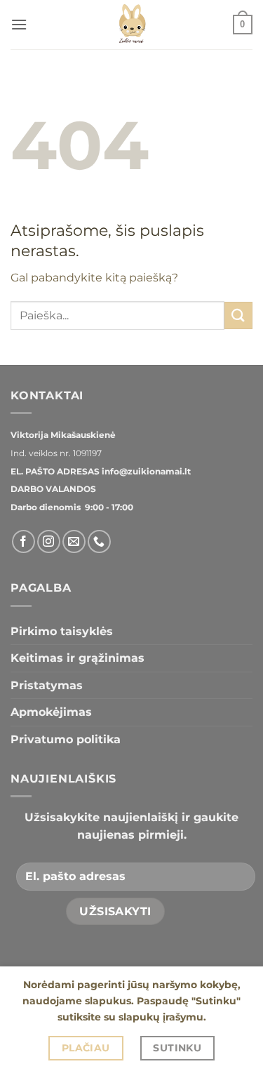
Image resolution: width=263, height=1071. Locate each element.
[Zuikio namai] (132, 24)
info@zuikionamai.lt (145, 471)
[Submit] (238, 315)
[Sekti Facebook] (23, 541)
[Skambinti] (99, 541)
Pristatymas (47, 685)
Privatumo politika (66, 739)
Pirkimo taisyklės (62, 631)
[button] (19, 24)
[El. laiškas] (74, 541)
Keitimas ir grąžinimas (77, 658)
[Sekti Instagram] (48, 541)
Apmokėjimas (51, 712)
